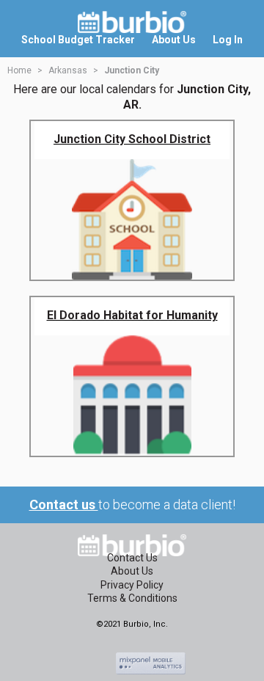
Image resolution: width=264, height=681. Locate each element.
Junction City (131, 70)
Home (19, 70)
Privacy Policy (132, 585)
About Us (132, 571)
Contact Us (132, 558)
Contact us (63, 504)
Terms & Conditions (132, 598)
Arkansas (67, 70)
